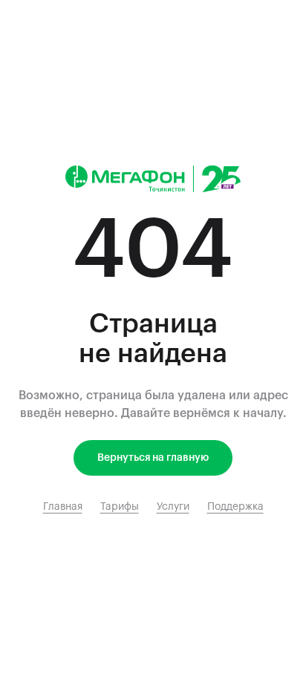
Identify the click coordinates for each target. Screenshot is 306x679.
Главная (62, 507)
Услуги (173, 507)
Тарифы (119, 507)
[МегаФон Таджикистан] (153, 178)
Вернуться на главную (153, 458)
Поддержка (235, 507)
